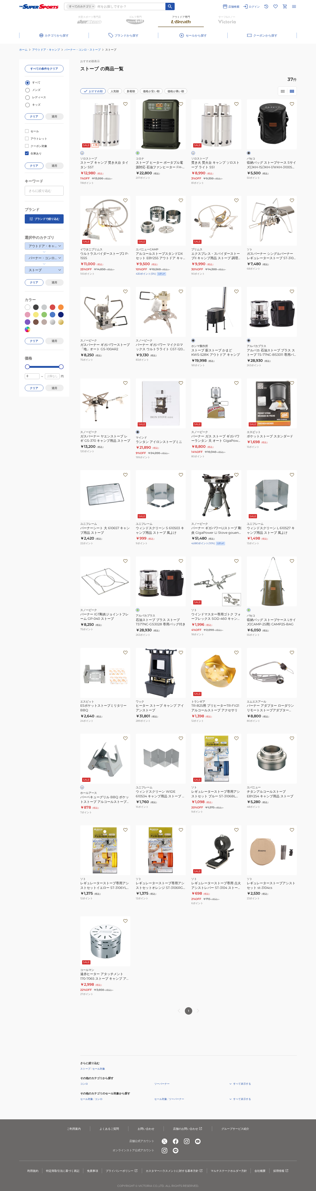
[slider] (27, 366)
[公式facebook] (175, 1141)
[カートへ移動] (285, 6)
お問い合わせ (146, 1128)
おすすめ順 (96, 91)
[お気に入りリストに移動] (275, 6)
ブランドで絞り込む (46, 219)
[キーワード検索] (170, 6)
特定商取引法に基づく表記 (62, 1171)
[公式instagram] (186, 1141)
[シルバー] (82, 153)
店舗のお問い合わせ (185, 1128)
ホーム (23, 49)
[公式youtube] (198, 1141)
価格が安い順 (151, 91)
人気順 (115, 91)
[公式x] (164, 1141)
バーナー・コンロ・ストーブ (83, 49)
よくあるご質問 (109, 1128)
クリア (34, 116)
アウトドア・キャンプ (46, 49)
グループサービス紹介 (235, 1128)
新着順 (131, 91)
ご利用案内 (74, 1128)
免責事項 (92, 1171)
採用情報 (278, 1171)
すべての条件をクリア (44, 68)
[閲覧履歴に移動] (266, 6)
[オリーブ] (137, 153)
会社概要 (260, 1171)
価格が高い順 (175, 91)
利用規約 (32, 1171)
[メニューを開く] (294, 6)
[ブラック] (249, 153)
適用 (54, 116)
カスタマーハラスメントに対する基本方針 (172, 1171)
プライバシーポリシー (119, 1171)
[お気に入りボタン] (125, 104)
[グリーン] (137, 610)
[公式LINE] (175, 1150)
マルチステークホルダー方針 (229, 1171)
